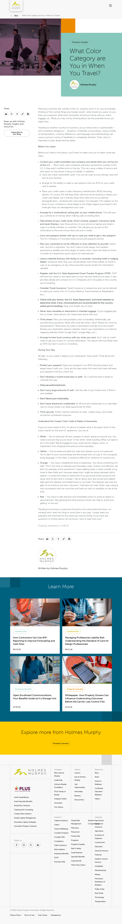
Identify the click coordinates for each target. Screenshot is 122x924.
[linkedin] (38, 845)
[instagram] (23, 845)
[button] (107, 5)
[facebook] (16, 845)
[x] (30, 845)
